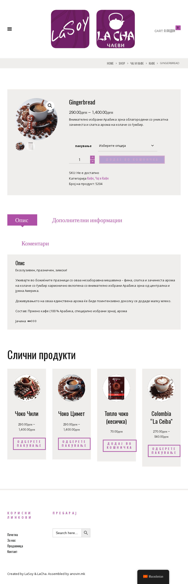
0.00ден (169, 30)
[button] (50, 105)
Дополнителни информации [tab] (87, 220)
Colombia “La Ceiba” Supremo (161, 421)
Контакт (12, 551)
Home (110, 63)
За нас (11, 540)
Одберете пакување (29, 443)
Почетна (12, 534)
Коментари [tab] (35, 243)
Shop (122, 63)
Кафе (152, 63)
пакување (83, 146)
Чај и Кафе (137, 63)
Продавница (15, 545)
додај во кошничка (132, 159)
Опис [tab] (21, 220)
